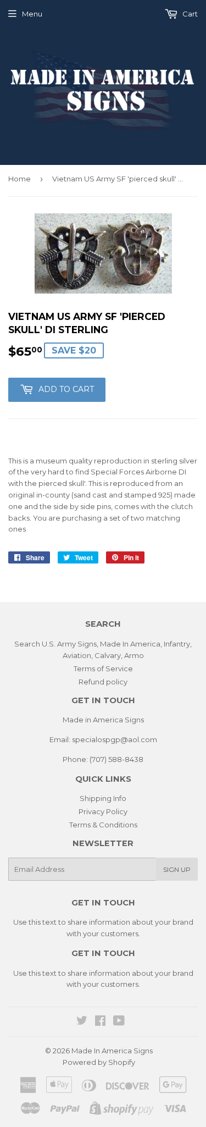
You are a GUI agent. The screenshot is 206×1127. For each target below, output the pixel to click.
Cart (189, 13)
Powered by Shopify (99, 1062)
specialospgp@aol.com (114, 739)
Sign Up (177, 869)
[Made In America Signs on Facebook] (100, 1022)
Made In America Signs (112, 1050)
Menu (32, 13)
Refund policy (103, 681)
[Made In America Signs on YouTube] (119, 1022)
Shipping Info (103, 798)
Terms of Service (103, 668)
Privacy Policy (103, 811)
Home (19, 178)
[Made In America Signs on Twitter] (81, 1022)
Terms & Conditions (103, 824)
